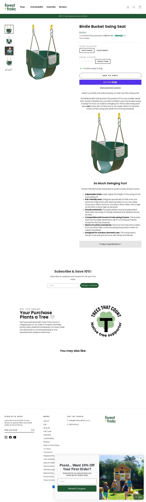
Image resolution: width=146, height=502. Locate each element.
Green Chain (87, 61)
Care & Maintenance (52, 459)
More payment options (110, 88)
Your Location (88, 46)
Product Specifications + (110, 244)
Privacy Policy (49, 477)
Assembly (51, 7)
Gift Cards (47, 431)
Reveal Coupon (77, 488)
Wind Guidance (50, 466)
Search (46, 421)
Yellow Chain (102, 61)
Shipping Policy (49, 456)
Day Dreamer (128, 108)
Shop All (47, 428)
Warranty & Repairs (51, 470)
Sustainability (36, 7)
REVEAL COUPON (89, 285)
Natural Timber (49, 463)
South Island (102, 50)
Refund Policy (49, 473)
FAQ (45, 424)
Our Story (47, 449)
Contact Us (48, 452)
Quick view (21, 388)
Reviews (63, 7)
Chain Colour (87, 57)
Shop (22, 7)
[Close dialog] (141, 458)
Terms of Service (50, 480)
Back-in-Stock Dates (51, 445)
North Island (87, 50)
